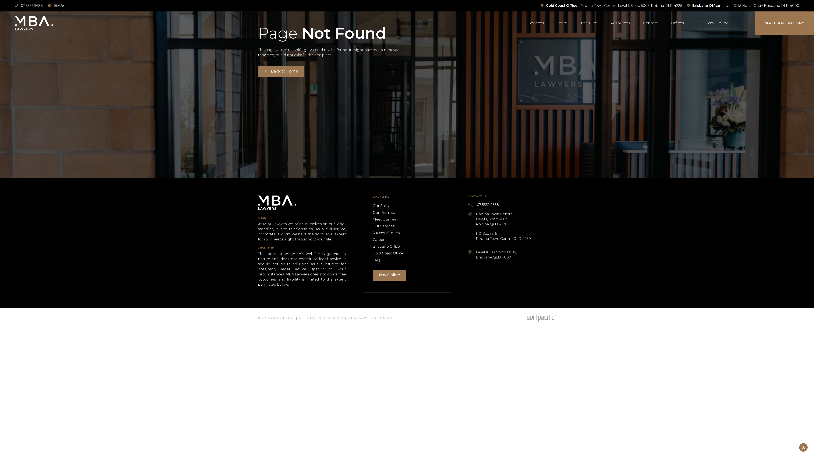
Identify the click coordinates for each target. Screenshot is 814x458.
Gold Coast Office (388, 253)
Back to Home (284, 71)
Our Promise (384, 213)
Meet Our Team (386, 219)
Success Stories (386, 233)
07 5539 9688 (488, 205)
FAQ (376, 260)
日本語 (59, 6)
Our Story (381, 206)
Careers (379, 240)
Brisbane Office (386, 246)
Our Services (383, 226)
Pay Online (389, 275)
